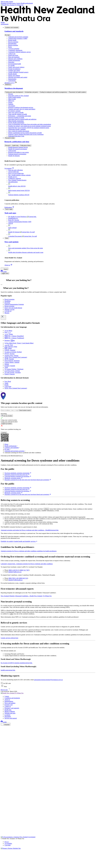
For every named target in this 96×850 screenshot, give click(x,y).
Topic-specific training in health (17, 114)
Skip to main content (7, 1)
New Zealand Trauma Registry (17, 180)
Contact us (7, 706)
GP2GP (10, 223)
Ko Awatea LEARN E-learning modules (16, 663)
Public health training (14, 97)
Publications (8, 207)
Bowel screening (13, 42)
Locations (7, 715)
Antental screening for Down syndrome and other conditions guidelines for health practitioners (29, 551)
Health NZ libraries (14, 155)
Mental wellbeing (9, 711)
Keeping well (8, 705)
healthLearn (8, 670)
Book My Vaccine (13, 220)
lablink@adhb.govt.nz (14, 572)
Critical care (11, 53)
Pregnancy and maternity (11, 708)
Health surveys (12, 177)
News (6, 238)
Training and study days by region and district (21, 109)
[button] (4, 686)
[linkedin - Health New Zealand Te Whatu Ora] (2, 732)
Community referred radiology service (19, 52)
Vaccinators (11, 106)
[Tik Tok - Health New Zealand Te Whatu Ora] (2, 832)
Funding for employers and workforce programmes (53, 92)
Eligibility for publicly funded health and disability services (18, 541)
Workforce (8, 84)
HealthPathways (13, 218)
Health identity (12, 74)
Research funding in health (16, 117)
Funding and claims (14, 70)
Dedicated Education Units (16, 136)
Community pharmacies (15, 50)
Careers (18, 3)
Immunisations (8, 701)
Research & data (9, 138)
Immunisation (12, 79)
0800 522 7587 (24, 570)
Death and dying (13, 55)
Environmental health (14, 64)
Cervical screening (13, 48)
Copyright (7, 845)
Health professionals (27, 3)
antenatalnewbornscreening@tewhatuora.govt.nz (48, 679)
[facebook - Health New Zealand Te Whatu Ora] (2, 727)
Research (7, 145)
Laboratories (12, 80)
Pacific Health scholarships (16, 122)
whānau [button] (46, 509)
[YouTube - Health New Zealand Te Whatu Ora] (2, 830)
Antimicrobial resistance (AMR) (17, 38)
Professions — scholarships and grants (19, 116)
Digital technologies (14, 60)
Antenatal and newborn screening (18, 37)
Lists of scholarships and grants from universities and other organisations (29, 124)
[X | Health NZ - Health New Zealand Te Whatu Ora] (2, 835)
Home (6, 444)
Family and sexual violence (16, 67)
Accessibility (8, 843)
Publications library (25, 145)
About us (7, 265)
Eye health (11, 65)
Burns (10, 47)
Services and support (10, 718)
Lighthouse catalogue (14, 178)
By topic (7, 35)
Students (10, 104)
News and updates (9, 703)
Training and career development (14, 92)
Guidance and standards (11, 27)
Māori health (12, 99)
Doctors (10, 94)
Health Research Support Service (18, 147)
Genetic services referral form (9, 638)
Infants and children (14, 75)
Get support (8, 168)
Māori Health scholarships (16, 121)
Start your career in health (15, 112)
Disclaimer (7, 716)
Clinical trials (12, 150)
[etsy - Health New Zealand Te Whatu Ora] (48, 827)
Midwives (11, 100)
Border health (12, 40)
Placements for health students (77, 92)
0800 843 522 (23, 578)
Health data (15, 145)
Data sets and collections (15, 170)
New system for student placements (18, 131)
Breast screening (13, 45)
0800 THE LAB (13, 578)
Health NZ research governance (17, 149)
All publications (13, 182)
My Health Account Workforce (17, 216)
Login (5, 271)
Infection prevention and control (17, 77)
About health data (13, 172)
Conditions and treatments (12, 698)
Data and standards (14, 57)
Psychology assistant (14, 111)
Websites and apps (9, 713)
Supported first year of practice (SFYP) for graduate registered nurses (28, 127)
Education (11, 62)
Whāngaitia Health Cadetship (17, 129)
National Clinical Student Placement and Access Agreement (26, 134)
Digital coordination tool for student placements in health (25, 133)
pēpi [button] (11, 614)
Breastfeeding (12, 43)
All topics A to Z (9, 82)
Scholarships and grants (31, 92)
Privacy (6, 842)
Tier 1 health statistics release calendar (19, 175)
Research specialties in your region (18, 152)
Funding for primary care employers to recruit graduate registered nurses (29, 126)
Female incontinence (14, 69)
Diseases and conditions (15, 59)
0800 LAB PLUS (14, 570)
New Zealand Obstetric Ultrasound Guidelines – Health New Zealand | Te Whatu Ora (26, 596)
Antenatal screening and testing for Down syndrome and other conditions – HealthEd (29, 530)
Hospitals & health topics (8, 3)
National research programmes (17, 154)
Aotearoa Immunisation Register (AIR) (19, 221)
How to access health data (16, 173)
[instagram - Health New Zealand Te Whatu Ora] (2, 730)
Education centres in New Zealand (18, 95)
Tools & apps (8, 209)
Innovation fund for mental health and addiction (22, 119)
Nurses (10, 102)
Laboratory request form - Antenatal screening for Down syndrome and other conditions (27, 564)
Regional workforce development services (20, 107)
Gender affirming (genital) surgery (18, 72)
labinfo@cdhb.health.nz (15, 580)
